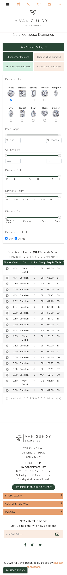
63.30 (50, 381)
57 (58, 278)
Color (34, 262)
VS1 (42, 375)
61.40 (50, 284)
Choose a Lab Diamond (49, 57)
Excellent (24, 278)
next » (54, 257)
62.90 (50, 307)
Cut (25, 262)
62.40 (50, 268)
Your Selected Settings (32, 47)
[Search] (60, 1)
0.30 (15, 284)
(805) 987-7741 (33, 456)
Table (58, 262)
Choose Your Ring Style (49, 67)
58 (58, 289)
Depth (50, 262)
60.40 (50, 330)
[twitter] (40, 545)
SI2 (42, 284)
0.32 (15, 301)
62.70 (50, 363)
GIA (11, 238)
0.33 (15, 336)
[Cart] (50, 1)
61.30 (50, 295)
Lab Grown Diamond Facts (18, 67)
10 (47, 257)
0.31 (15, 268)
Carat (15, 262)
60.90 (50, 313)
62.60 (50, 351)
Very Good (25, 270)
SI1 (42, 268)
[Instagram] (32, 545)
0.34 (15, 307)
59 (58, 313)
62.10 (50, 336)
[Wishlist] (39, 1)
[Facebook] (25, 545)
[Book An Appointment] (18, 2)
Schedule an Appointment (33, 487)
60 (58, 357)
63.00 (50, 278)
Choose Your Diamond (18, 57)
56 (58, 268)
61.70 (50, 369)
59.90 (50, 357)
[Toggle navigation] (7, 4)
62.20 (50, 346)
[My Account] (29, 1)
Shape (7, 262)
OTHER (22, 238)
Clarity (42, 262)
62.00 (50, 289)
